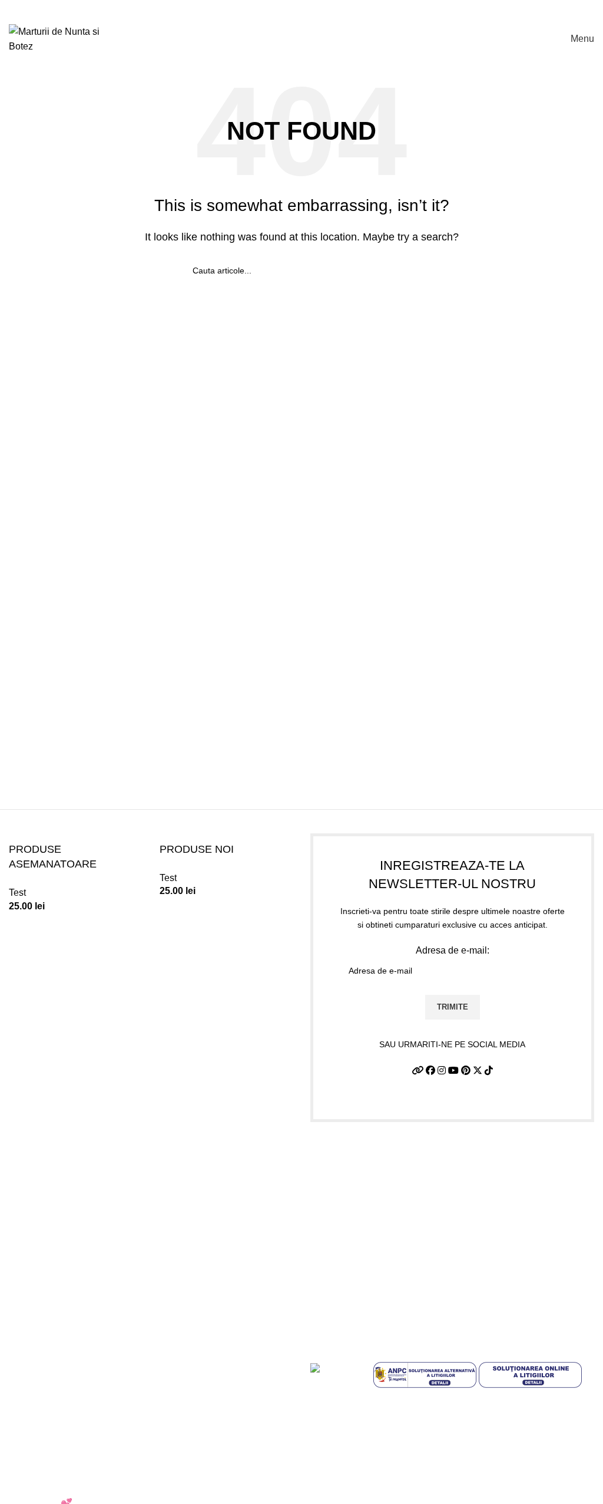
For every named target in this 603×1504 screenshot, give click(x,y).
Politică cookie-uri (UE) (57, 1423)
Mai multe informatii (351, 1457)
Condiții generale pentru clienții (397, 1481)
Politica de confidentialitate (65, 1379)
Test (17, 893)
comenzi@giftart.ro (382, 1204)
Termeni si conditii (46, 1357)
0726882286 (355, 1154)
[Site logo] (65, 38)
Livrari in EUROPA (48, 1445)
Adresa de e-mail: (452, 950)
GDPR (23, 1467)
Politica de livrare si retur (60, 1401)
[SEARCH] (405, 270)
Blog (18, 1489)
